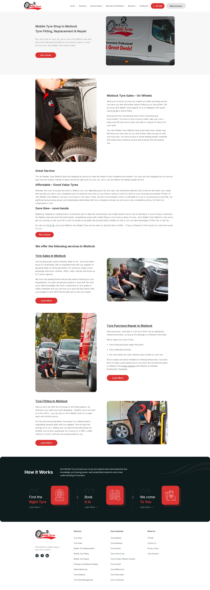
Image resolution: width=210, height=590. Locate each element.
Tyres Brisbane (116, 543)
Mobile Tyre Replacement (84, 548)
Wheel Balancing (80, 569)
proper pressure (129, 366)
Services (82, 6)
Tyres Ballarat (115, 538)
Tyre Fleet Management (83, 580)
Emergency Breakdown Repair (86, 564)
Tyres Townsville (117, 580)
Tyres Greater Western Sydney (122, 559)
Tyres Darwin (115, 548)
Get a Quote (45, 55)
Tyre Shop (78, 538)
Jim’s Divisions (153, 554)
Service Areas (96, 6)
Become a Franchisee (115, 6)
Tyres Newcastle (117, 575)
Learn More (46, 300)
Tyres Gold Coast (117, 554)
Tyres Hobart (115, 564)
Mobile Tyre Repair (81, 559)
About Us (131, 6)
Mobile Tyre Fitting (81, 554)
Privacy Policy (153, 548)
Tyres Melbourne (117, 569)
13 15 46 (114, 111)
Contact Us (144, 6)
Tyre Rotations (79, 575)
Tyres (72, 6)
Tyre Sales (78, 543)
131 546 (150, 538)
